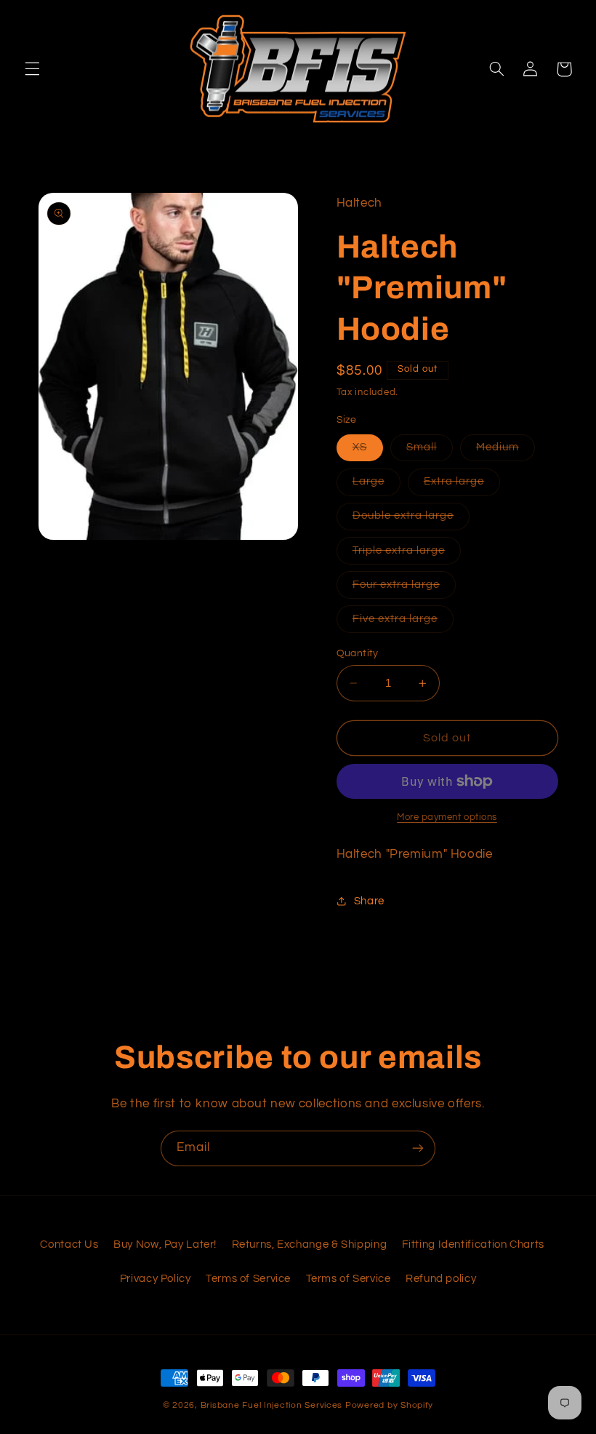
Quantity (358, 653)
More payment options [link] (447, 817)
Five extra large (403, 623)
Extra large (462, 485)
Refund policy (441, 1278)
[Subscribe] (418, 1148)
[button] (32, 69)
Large (376, 485)
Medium (505, 451)
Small (429, 451)
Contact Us (69, 1244)
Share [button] (369, 901)
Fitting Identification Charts (473, 1244)
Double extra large (411, 519)
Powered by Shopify (389, 1405)
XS (368, 451)
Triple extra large (407, 554)
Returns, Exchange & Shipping (309, 1244)
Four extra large (404, 588)
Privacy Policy (155, 1278)
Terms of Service (248, 1278)
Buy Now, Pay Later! (165, 1244)
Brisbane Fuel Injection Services (272, 1405)
